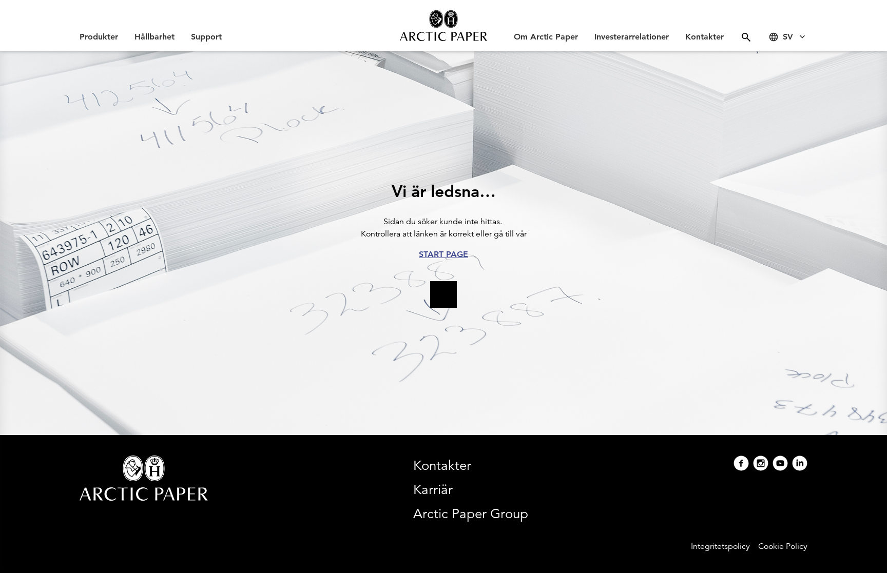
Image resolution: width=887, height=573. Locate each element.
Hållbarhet (154, 37)
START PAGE (443, 254)
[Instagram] (760, 464)
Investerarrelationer (631, 37)
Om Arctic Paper (546, 37)
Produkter (99, 37)
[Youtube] (780, 464)
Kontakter (704, 37)
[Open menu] (746, 37)
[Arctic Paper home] (443, 25)
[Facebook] (741, 464)
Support (206, 37)
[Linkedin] (799, 464)
